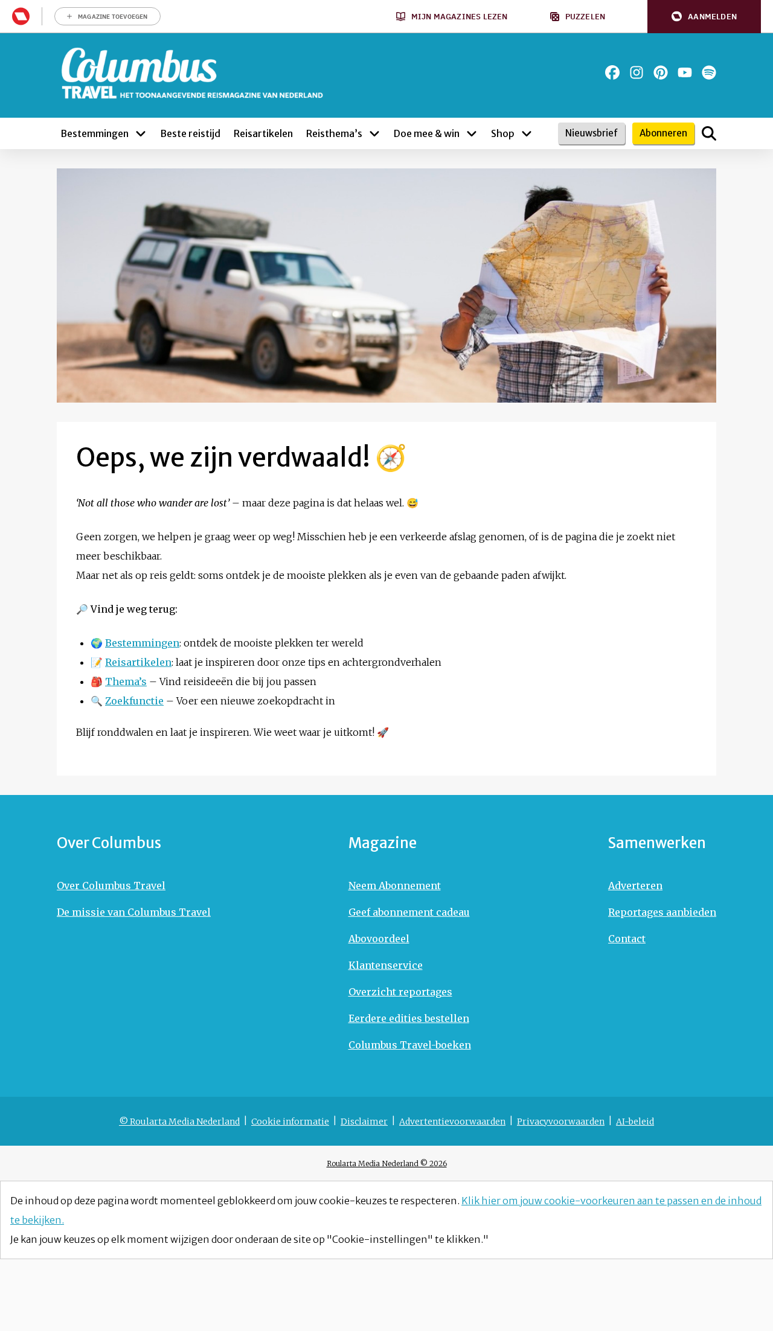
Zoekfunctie (134, 701)
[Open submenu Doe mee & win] (472, 133)
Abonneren (663, 133)
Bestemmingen (142, 643)
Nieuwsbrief (591, 133)
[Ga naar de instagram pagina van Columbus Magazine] (636, 72)
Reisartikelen (138, 662)
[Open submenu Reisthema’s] (374, 133)
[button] (704, 16)
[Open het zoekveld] (709, 133)
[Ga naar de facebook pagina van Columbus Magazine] (612, 72)
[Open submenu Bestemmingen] (141, 133)
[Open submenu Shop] (527, 133)
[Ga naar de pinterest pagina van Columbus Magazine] (660, 72)
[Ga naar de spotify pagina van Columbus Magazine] (709, 72)
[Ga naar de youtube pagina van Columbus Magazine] (685, 72)
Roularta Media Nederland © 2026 (387, 1163)
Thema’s (126, 681)
